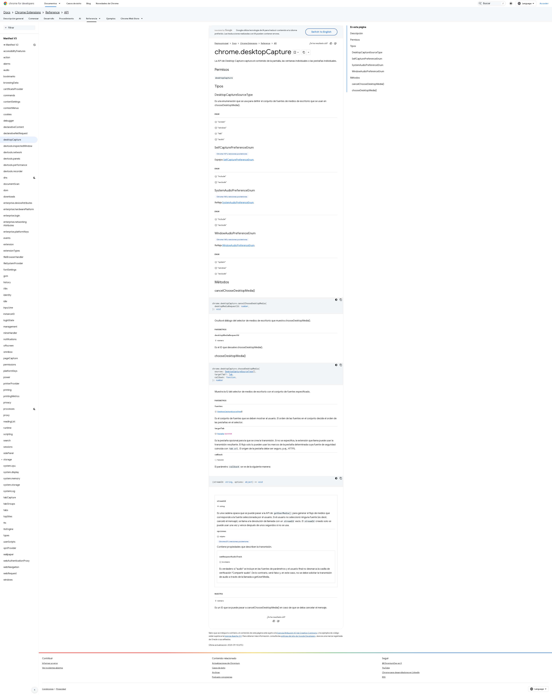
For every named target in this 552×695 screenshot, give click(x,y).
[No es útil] (335, 43)
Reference (52, 12)
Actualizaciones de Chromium (226, 663)
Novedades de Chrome (107, 3)
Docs (6, 12)
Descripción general (13, 18)
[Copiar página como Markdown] (304, 52)
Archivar (216, 672)
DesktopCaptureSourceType (229, 411)
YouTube (386, 668)
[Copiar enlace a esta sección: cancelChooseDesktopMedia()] (258, 290)
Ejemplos (111, 18)
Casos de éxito (73, 3)
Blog (88, 3)
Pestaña (220, 434)
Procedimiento (66, 18)
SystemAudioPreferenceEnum (238, 202)
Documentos (50, 3)
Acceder (544, 3)
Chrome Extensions (28, 12)
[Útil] (331, 43)
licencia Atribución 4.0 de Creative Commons (297, 633)
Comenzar (33, 18)
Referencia (91, 18)
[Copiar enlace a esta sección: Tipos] (226, 86)
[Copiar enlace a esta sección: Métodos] (232, 282)
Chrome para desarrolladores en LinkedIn (401, 672)
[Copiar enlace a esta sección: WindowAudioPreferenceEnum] (258, 233)
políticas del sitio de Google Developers (298, 636)
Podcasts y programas (222, 677)
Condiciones (47, 689)
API (66, 12)
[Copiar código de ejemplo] (341, 299)
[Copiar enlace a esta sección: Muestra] (226, 593)
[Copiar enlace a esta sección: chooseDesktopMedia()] (248, 356)
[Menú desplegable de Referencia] (100, 18)
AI (80, 18)
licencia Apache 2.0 (233, 636)
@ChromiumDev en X (392, 663)
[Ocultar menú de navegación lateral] (35, 690)
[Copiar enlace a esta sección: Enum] (222, 113)
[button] (19, 459)
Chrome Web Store (130, 18)
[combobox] (491, 3)
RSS (384, 677)
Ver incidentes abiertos (52, 668)
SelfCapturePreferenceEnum (238, 159)
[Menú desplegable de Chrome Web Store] (142, 18)
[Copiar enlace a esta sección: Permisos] (232, 70)
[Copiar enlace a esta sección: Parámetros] (229, 329)
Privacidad (61, 689)
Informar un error (50, 663)
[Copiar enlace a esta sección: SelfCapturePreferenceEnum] (256, 148)
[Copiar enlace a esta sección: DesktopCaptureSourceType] (255, 95)
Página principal (221, 43)
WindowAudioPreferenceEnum (238, 245)
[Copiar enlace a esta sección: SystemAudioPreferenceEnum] (258, 190)
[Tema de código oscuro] (336, 299)
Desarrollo (49, 18)
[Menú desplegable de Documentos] (60, 3)
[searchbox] (19, 27)
